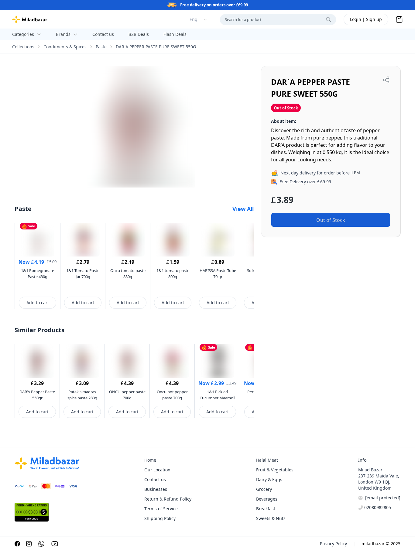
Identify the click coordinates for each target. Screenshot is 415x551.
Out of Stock (330, 220)
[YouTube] (54, 543)
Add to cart (37, 302)
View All (243, 208)
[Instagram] (29, 543)
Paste (101, 47)
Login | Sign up (366, 19)
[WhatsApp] (41, 543)
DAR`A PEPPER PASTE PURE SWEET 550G (156, 47)
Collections (23, 47)
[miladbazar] (29, 19)
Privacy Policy (333, 543)
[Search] (328, 19)
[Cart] (399, 19)
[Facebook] (17, 543)
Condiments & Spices (65, 47)
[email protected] (382, 498)
